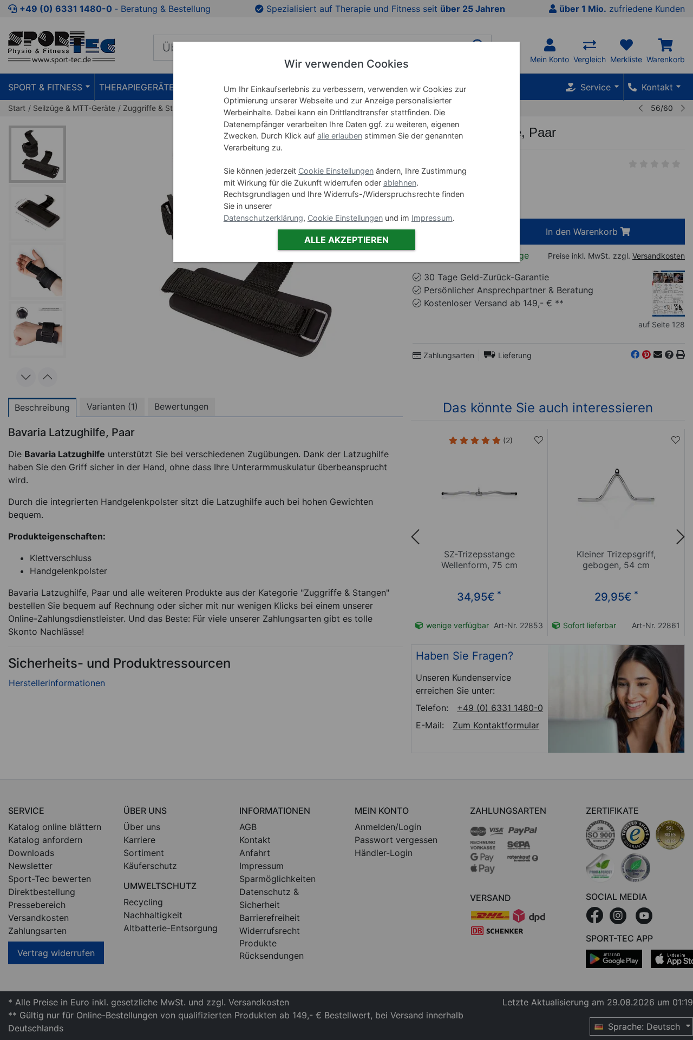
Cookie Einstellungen (336, 170)
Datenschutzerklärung (263, 217)
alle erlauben (339, 135)
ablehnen (399, 182)
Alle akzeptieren (346, 239)
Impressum (432, 217)
